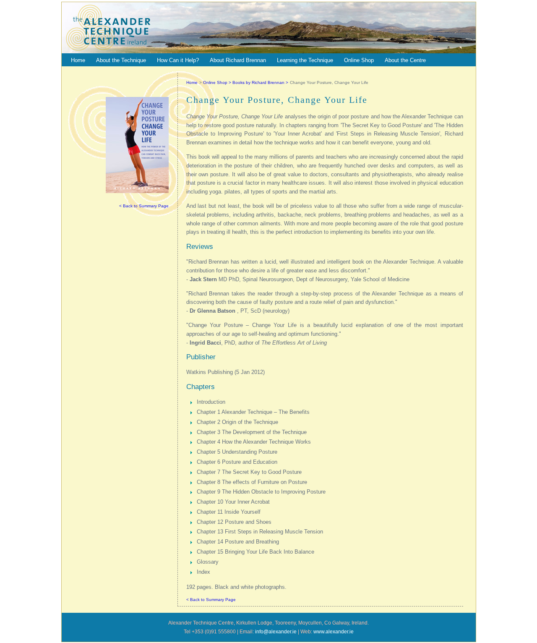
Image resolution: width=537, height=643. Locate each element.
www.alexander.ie (333, 632)
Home (78, 60)
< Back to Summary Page (144, 206)
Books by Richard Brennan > (260, 82)
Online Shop (359, 60)
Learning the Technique (305, 60)
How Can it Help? (178, 60)
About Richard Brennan (238, 60)
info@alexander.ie (276, 632)
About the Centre (405, 60)
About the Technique (121, 60)
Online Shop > (217, 82)
